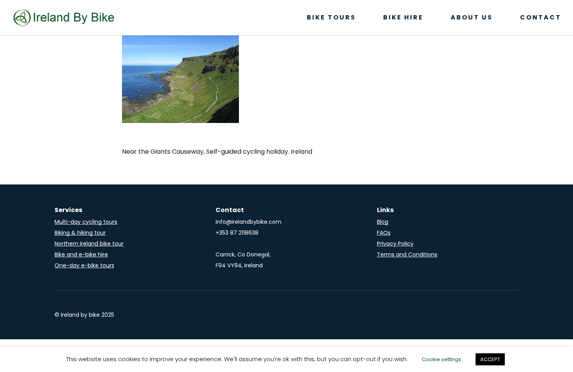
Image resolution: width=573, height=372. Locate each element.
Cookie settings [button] (441, 359)
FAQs (384, 233)
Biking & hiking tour (80, 233)
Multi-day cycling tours (86, 222)
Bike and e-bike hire (81, 254)
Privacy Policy (395, 243)
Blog (382, 222)
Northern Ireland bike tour (89, 243)
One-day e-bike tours (84, 265)
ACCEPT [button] (490, 359)
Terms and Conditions (407, 254)
